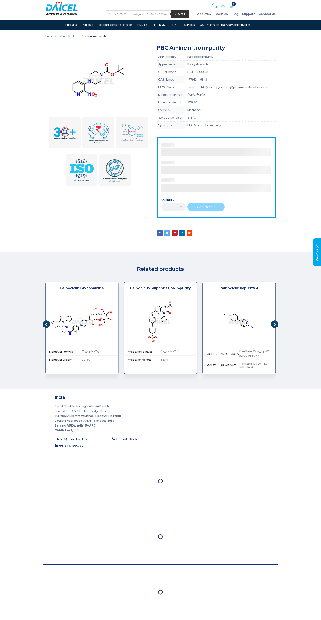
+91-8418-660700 (128, 439)
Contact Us (267, 14)
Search (180, 14)
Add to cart (206, 207)
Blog (234, 14)
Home (49, 36)
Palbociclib (64, 36)
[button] (274, 324)
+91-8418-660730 (71, 445)
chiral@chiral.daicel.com (73, 439)
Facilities (221, 14)
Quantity (167, 200)
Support (248, 14)
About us (204, 14)
